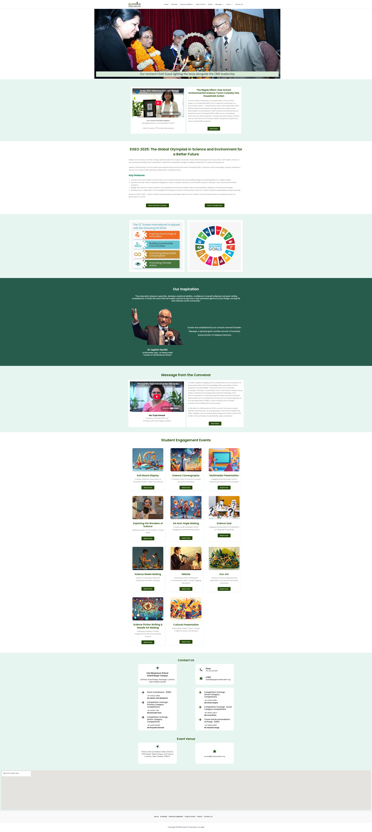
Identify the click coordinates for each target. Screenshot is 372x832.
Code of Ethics (200, 4)
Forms (228, 4)
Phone (208, 668)
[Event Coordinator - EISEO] (142, 692)
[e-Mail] (201, 678)
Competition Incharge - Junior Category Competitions (218, 707)
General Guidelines (186, 4)
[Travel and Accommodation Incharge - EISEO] (200, 719)
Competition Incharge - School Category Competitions (215, 694)
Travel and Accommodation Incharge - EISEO (217, 720)
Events (210, 4)
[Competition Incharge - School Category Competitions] (200, 692)
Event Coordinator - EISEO (159, 692)
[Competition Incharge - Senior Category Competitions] (142, 717)
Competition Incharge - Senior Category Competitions (158, 719)
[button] (223, 4)
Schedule (174, 4)
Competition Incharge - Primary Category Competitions (158, 704)
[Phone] (201, 669)
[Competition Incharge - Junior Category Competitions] (200, 707)
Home (166, 4)
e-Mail (208, 677)
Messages (218, 4)
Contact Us (239, 4)
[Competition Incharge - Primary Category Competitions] (142, 702)
